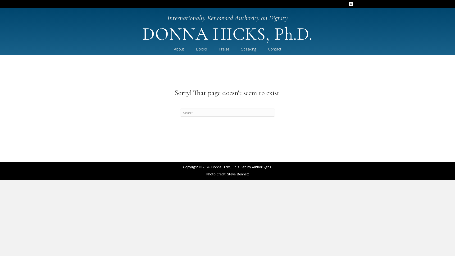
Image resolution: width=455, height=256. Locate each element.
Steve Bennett (238, 174)
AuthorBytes (261, 167)
